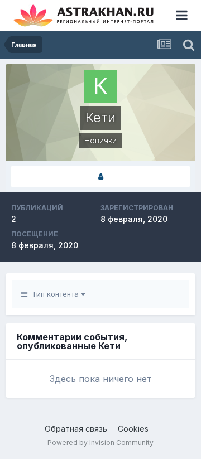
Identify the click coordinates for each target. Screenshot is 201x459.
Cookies (133, 428)
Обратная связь (76, 428)
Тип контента (54, 293)
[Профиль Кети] (100, 176)
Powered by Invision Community (100, 442)
